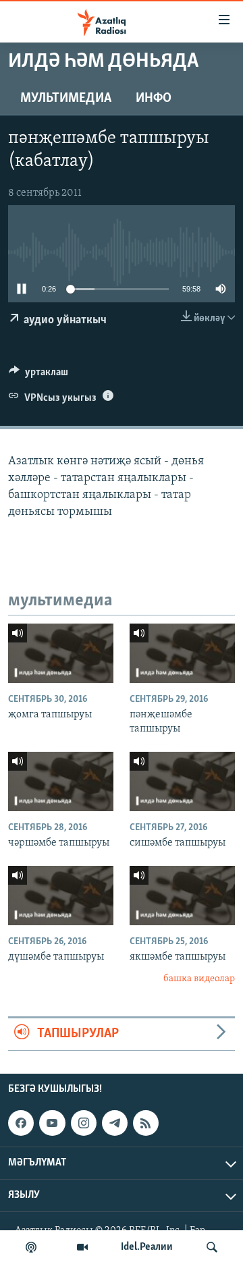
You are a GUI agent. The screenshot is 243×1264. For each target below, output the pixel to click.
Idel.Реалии (147, 1247)
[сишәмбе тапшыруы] (182, 781)
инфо (153, 98)
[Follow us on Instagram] (84, 1123)
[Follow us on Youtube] (52, 1123)
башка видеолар (199, 979)
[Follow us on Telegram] (115, 1123)
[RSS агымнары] (146, 1123)
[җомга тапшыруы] (60, 653)
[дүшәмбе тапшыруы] (60, 895)
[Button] (38, 375)
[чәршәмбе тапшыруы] (60, 781)
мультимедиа (65, 98)
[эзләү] (212, 1247)
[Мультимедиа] (82, 1247)
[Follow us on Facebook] (21, 1123)
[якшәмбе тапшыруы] (182, 895)
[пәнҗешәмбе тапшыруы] (182, 653)
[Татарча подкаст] (31, 1247)
